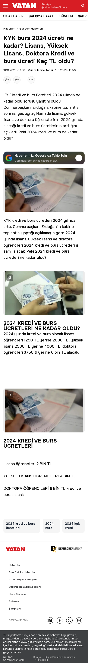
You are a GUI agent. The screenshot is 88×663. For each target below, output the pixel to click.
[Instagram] (79, 620)
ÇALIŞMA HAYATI (41, 16)
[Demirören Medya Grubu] (66, 549)
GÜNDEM (66, 16)
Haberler (9, 28)
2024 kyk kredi (72, 525)
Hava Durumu (17, 594)
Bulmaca (14, 601)
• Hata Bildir (41, 660)
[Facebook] (60, 620)
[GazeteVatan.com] (15, 549)
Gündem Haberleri (31, 28)
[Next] (50, 620)
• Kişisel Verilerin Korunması (59, 657)
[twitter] (69, 620)
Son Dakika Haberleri (22, 572)
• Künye (36, 657)
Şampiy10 (15, 608)
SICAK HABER (13, 16)
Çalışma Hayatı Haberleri (25, 587)
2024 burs (49, 525)
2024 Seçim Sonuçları (23, 579)
